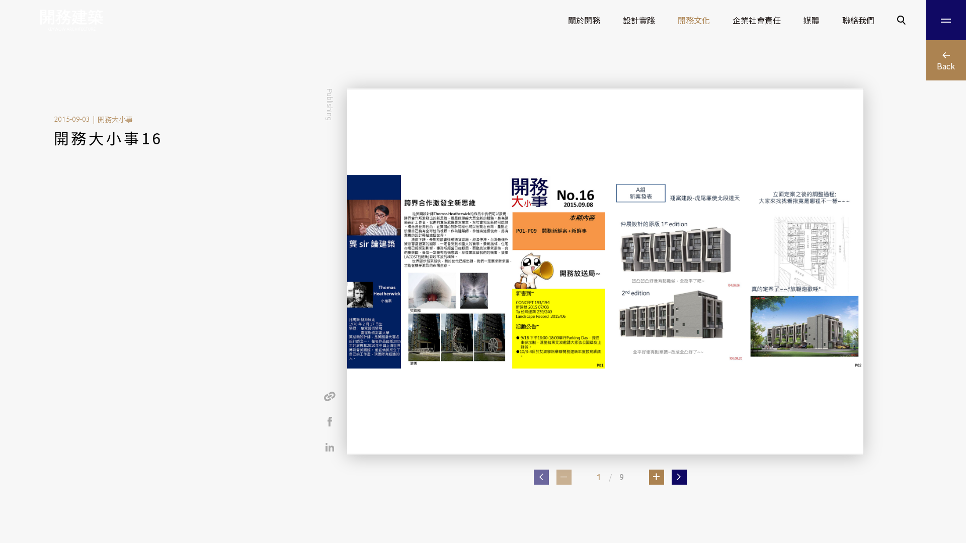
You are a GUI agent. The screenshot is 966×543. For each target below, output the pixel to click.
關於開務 (584, 20)
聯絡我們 (858, 20)
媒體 (811, 20)
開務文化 (694, 20)
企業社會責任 (757, 20)
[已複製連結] (329, 396)
